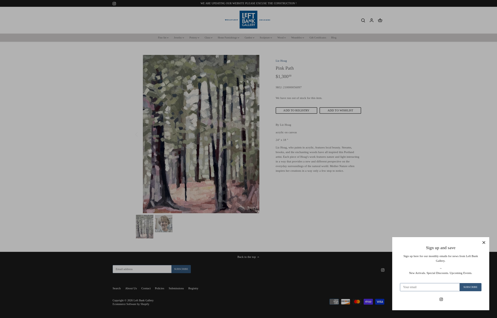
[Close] (484, 242)
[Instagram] (441, 299)
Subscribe (470, 287)
